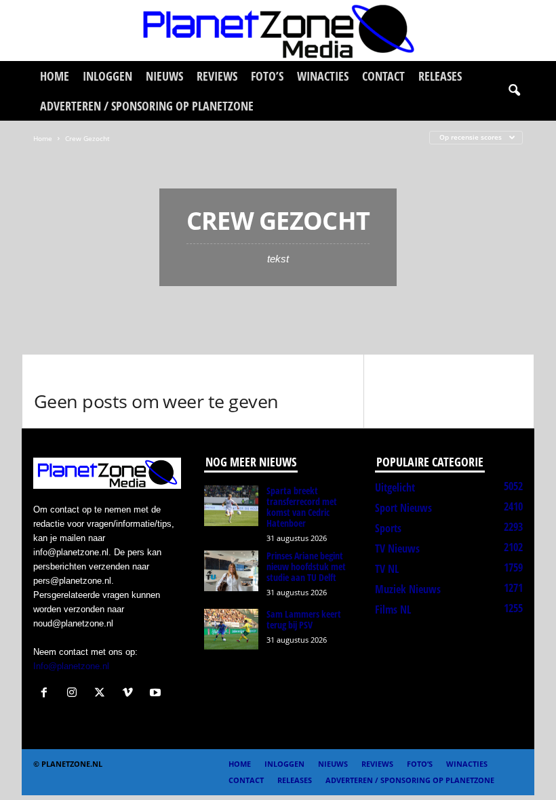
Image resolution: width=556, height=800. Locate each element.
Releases (440, 76)
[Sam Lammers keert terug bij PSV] (231, 629)
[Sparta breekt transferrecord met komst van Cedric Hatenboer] (231, 505)
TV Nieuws (397, 548)
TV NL (387, 568)
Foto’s (267, 76)
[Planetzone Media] (278, 30)
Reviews (217, 76)
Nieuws (164, 76)
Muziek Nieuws (408, 589)
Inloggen (107, 76)
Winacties (323, 76)
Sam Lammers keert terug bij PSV (303, 619)
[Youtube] (157, 694)
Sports (388, 528)
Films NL (393, 609)
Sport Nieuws (403, 507)
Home (54, 76)
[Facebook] (47, 694)
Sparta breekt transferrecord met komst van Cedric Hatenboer (301, 506)
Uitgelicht (395, 487)
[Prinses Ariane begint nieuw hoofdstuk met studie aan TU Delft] (231, 571)
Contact (383, 76)
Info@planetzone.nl (71, 666)
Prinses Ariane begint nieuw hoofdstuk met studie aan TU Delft (306, 566)
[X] (103, 694)
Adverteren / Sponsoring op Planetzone (147, 106)
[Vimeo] (130, 694)
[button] (514, 91)
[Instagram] (75, 694)
